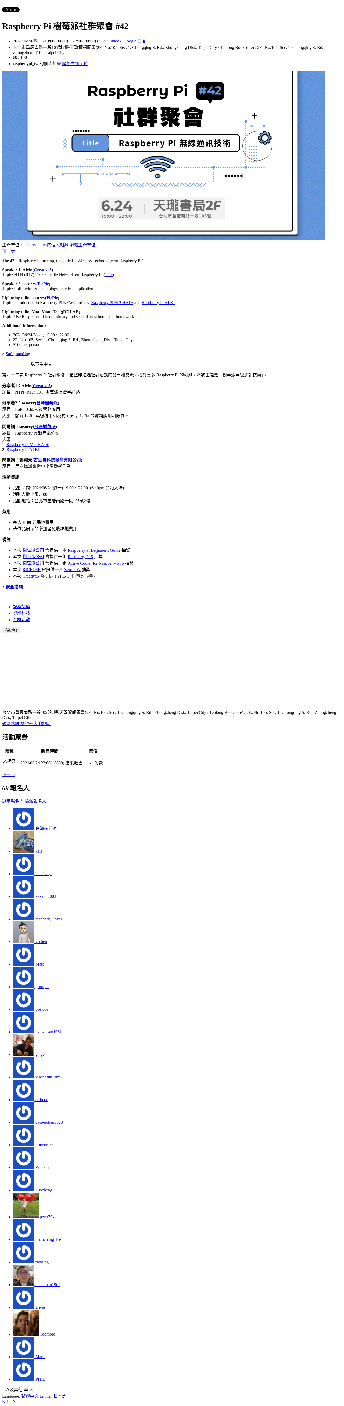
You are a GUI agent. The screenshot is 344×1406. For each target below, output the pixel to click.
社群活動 (21, 619)
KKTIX (9, 1401)
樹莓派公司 (33, 550)
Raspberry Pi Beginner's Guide (94, 550)
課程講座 (21, 606)
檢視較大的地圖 (35, 723)
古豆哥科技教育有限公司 (57, 460)
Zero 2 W (72, 569)
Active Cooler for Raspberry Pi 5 (96, 563)
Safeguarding (18, 353)
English (46, 1396)
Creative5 (43, 270)
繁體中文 (29, 1396)
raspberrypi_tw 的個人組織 (44, 245)
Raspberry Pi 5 (80, 556)
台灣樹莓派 (47, 403)
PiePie (43, 284)
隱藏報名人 (35, 801)
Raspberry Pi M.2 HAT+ (112, 302)
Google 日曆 (135, 41)
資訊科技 (21, 613)
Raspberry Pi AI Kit (158, 302)
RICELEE (32, 569)
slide (109, 274)
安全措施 (14, 587)
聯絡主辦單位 (75, 63)
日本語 (59, 1396)
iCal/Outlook (110, 41)
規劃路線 (11, 723)
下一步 (8, 251)
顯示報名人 (13, 801)
